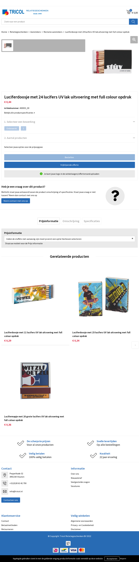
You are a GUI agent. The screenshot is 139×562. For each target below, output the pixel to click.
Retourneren (7, 529)
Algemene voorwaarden (82, 521)
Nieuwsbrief (76, 478)
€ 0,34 (75, 340)
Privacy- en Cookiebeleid (82, 525)
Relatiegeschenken (19, 32)
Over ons (75, 473)
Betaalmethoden (9, 525)
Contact (5, 521)
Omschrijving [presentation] (71, 221)
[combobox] (65, 22)
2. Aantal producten (15, 138)
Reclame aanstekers (53, 32)
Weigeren (123, 559)
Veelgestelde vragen (80, 482)
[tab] (48, 221)
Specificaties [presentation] (92, 221)
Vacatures (75, 486)
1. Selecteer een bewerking (19, 121)
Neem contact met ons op (16, 200)
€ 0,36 (7, 424)
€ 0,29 (7, 340)
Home (4, 32)
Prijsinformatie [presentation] (48, 221)
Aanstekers (35, 32)
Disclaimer (76, 529)
